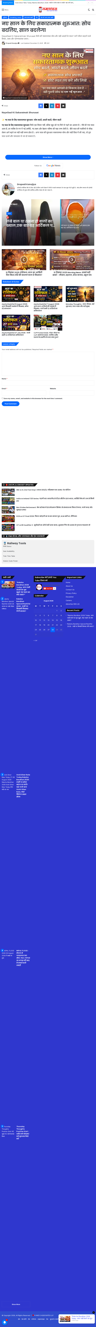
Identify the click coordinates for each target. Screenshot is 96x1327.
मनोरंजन (33, 1319)
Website (53, 388)
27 (48, 630)
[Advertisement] (9, 442)
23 (61, 625)
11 (40, 620)
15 (57, 620)
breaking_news (15, 17)
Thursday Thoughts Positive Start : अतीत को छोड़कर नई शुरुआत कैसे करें (22, 1132)
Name (4, 379)
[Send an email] (18, 43)
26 (44, 630)
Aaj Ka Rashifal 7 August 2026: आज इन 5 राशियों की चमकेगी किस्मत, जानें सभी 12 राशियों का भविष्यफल (47, 307)
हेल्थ (65, 1319)
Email (4, 388)
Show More (47, 157)
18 (40, 625)
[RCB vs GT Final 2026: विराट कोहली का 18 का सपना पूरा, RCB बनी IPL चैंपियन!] (8, 518)
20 (48, 625)
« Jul (35, 640)
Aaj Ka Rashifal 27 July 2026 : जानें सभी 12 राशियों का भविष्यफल (16, 334)
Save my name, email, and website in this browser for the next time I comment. (33, 398)
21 (53, 625)
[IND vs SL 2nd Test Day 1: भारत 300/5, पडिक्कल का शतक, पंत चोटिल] (8, 492)
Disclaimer (70, 597)
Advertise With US (72, 604)
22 (57, 625)
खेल (61, 1319)
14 (53, 620)
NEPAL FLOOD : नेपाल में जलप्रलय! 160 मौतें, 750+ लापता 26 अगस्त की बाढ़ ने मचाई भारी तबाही (23, 957)
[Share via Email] (63, 105)
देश (37, 17)
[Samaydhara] (48, 10)
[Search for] (93, 10)
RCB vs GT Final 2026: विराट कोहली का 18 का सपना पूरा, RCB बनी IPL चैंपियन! (46, 516)
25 (40, 630)
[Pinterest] (57, 105)
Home (68, 582)
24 (36, 630)
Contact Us (70, 590)
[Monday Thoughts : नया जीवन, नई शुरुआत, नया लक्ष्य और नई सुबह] (80, 294)
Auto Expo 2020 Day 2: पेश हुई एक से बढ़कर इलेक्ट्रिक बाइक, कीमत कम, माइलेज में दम (31, 223)
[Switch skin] (89, 10)
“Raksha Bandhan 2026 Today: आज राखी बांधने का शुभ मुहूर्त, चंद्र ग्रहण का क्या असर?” (23, 588)
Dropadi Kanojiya (12, 43)
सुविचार (5, 17)
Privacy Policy (71, 593)
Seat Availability (8, 551)
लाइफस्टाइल (41, 1319)
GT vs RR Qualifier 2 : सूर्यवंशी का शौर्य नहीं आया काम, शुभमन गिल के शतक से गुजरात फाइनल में (53, 525)
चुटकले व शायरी (54, 1319)
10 (36, 620)
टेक (47, 1319)
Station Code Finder (10, 561)
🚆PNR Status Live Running (84, 1319)
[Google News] (53, 165)
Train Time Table (9, 556)
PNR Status (7, 546)
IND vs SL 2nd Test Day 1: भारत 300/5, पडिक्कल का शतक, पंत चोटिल (43, 490)
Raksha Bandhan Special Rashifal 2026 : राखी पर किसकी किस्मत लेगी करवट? (23, 605)
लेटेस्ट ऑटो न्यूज (12, 213)
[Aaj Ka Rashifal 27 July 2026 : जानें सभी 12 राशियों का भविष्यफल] (16, 323)
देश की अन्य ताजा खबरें (47, 17)
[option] (48, 222)
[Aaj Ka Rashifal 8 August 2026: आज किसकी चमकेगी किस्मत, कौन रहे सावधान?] (16, 294)
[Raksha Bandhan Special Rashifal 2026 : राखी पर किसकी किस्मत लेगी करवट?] (8, 685)
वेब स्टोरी (24, 1319)
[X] (46, 105)
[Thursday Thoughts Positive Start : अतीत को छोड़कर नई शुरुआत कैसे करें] (8, 1212)
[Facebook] (40, 105)
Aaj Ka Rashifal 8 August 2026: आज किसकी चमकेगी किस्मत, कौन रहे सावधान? (15, 306)
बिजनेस (70, 1319)
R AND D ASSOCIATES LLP (43, 1315)
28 (53, 630)
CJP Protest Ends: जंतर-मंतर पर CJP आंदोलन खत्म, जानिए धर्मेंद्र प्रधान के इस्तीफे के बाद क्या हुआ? (47, 335)
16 (61, 620)
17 (36, 625)
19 (44, 625)
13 (48, 620)
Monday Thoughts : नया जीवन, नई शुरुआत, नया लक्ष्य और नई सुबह (80, 305)
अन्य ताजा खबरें (28, 17)
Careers (69, 600)
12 (44, 620)
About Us (69, 586)
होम (19, 1319)
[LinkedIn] (52, 105)
